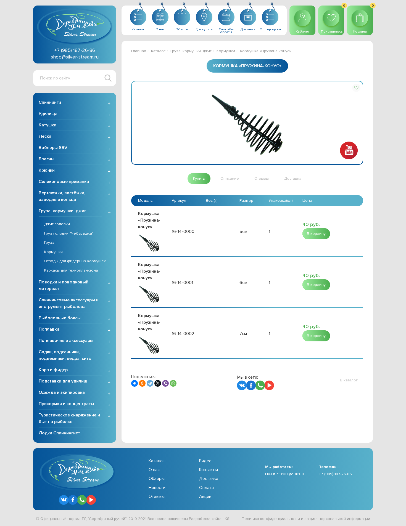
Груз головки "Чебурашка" (68, 233)
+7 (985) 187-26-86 (74, 50)
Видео (205, 461)
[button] (356, 88)
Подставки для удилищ (63, 381)
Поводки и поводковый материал (63, 285)
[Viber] (165, 383)
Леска (45, 136)
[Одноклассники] (142, 383)
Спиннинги (50, 102)
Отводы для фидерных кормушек (75, 261)
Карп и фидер (53, 370)
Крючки (47, 170)
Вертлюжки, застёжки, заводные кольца (62, 196)
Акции (205, 496)
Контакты (208, 469)
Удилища (48, 113)
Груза (49, 242)
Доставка (208, 478)
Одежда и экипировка (62, 392)
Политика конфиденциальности (271, 518)
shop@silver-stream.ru (75, 57)
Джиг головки (57, 224)
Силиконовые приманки (64, 181)
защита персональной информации (337, 518)
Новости (157, 487)
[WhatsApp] (173, 383)
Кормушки (53, 251)
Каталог (158, 51)
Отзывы (157, 496)
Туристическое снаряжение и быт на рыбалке (69, 418)
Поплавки (49, 329)
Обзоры (157, 478)
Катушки (47, 125)
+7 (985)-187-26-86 (335, 474)
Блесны (46, 159)
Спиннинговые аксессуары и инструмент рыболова (69, 303)
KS (227, 518)
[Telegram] (150, 383)
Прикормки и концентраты (66, 404)
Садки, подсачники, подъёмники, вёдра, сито (65, 355)
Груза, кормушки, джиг (62, 211)
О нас (154, 469)
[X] (157, 383)
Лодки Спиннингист (59, 433)
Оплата (206, 487)
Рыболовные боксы (60, 318)
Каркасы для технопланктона (71, 270)
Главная (138, 51)
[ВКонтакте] (134, 383)
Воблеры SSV (53, 147)
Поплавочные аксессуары (66, 340)
